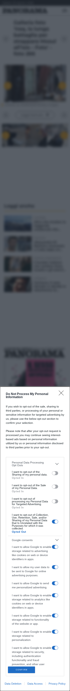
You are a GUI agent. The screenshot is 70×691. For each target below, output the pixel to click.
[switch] (55, 473)
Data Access (35, 683)
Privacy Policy (57, 683)
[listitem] (35, 464)
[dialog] (35, 539)
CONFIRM (21, 670)
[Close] (62, 394)
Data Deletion (13, 683)
